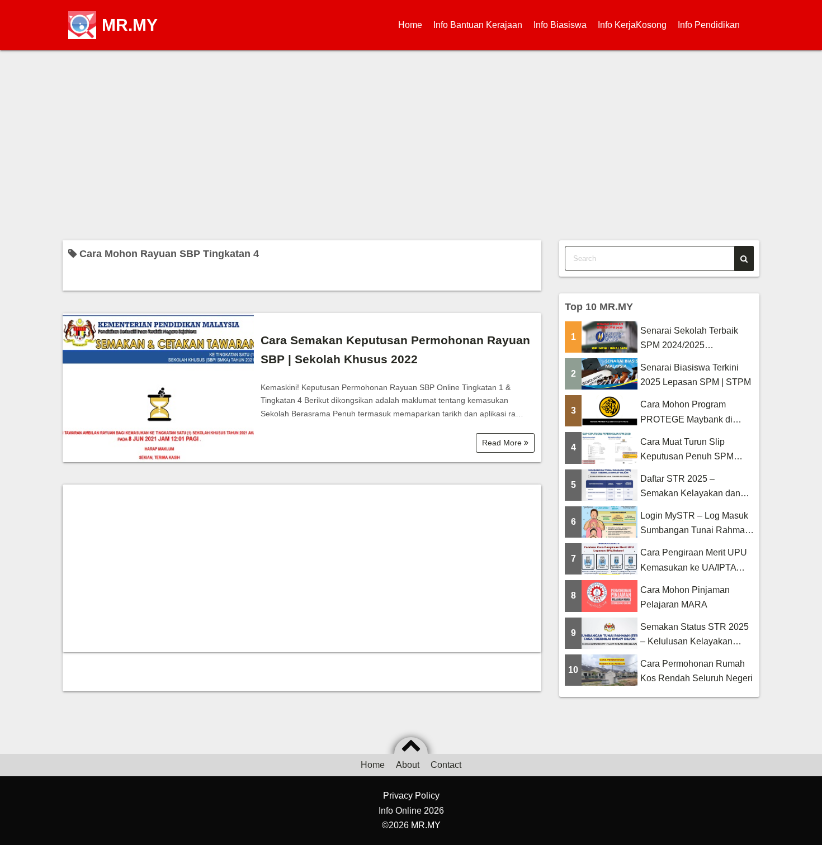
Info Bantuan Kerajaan (477, 25)
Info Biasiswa (560, 25)
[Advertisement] (411, 145)
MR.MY (130, 25)
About (407, 765)
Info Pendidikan (709, 25)
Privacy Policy (411, 795)
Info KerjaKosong (632, 25)
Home (410, 25)
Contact (446, 765)
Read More (503, 442)
